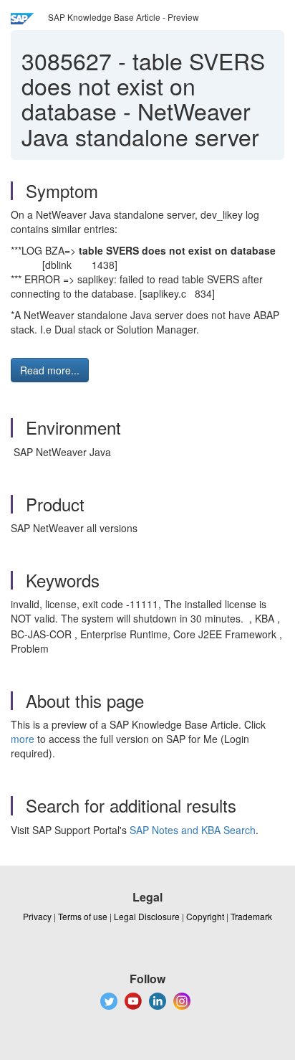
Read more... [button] (49, 370)
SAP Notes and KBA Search (193, 830)
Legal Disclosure (147, 916)
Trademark (251, 916)
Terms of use (82, 916)
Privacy (37, 916)
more (22, 739)
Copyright (205, 916)
